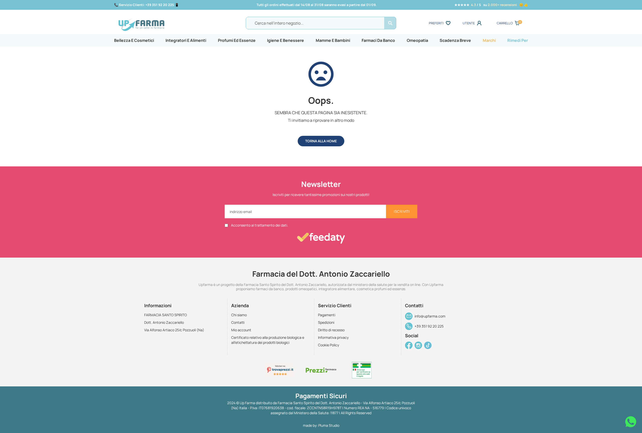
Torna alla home (321, 141)
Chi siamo (239, 314)
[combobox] (321, 23)
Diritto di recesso (331, 330)
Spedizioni (326, 322)
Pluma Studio (328, 425)
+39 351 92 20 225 (429, 326)
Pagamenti (326, 314)
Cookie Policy (328, 345)
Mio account (241, 330)
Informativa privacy (333, 337)
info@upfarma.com (430, 316)
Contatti (238, 322)
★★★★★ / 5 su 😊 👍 (491, 5)
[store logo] (167, 23)
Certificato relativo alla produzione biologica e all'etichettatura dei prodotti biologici (267, 340)
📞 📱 (146, 5)
